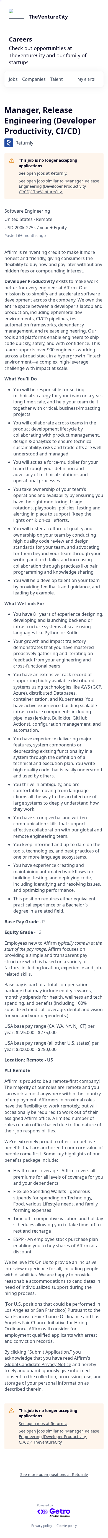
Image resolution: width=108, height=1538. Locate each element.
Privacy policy (41, 1525)
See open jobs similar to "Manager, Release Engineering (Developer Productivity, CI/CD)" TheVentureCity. (59, 186)
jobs (13, 79)
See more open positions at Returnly (54, 1474)
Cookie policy (66, 1525)
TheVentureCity (48, 16)
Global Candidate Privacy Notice (37, 1364)
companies (34, 79)
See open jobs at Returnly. (43, 173)
